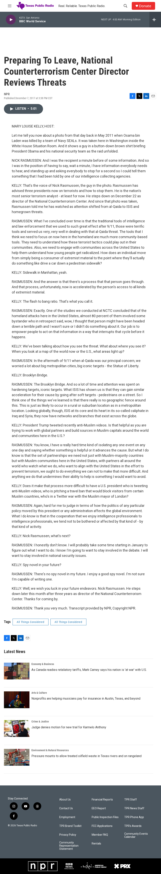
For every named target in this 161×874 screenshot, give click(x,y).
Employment (67, 817)
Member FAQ (100, 834)
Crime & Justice (40, 721)
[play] (11, 19)
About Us (65, 799)
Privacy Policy (67, 834)
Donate (145, 6)
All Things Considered (30, 622)
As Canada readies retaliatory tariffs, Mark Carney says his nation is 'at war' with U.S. (89, 670)
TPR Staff (130, 799)
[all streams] (155, 19)
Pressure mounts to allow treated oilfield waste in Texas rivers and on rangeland (86, 756)
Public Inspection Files (105, 817)
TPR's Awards (133, 826)
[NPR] (43, 866)
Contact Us (66, 808)
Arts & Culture (39, 692)
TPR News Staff (134, 808)
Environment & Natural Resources (50, 750)
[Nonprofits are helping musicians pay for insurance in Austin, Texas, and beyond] (16, 699)
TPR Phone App (134, 817)
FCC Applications (102, 826)
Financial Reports (102, 799)
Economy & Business (42, 664)
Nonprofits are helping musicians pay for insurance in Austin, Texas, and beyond (85, 698)
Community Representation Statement (69, 845)
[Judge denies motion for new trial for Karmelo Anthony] (16, 728)
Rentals (96, 843)
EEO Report (99, 808)
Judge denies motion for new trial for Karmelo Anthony (68, 727)
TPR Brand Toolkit (70, 826)
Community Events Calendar (136, 835)
